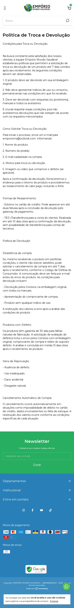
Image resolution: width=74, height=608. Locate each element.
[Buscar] (67, 20)
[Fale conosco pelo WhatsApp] (66, 586)
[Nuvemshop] (37, 589)
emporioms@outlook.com (19, 138)
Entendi (54, 601)
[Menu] (5, 8)
